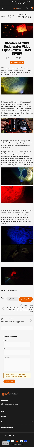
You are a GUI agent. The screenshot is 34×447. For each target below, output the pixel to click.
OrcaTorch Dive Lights (18, 444)
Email (5, 349)
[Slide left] (2, 3)
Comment (7, 357)
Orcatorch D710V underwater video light (18, 72)
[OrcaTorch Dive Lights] (10, 396)
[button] (2, 8)
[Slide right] (32, 3)
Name (5, 340)
